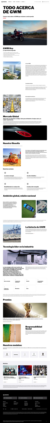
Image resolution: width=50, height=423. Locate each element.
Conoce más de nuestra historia (29, 233)
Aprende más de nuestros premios (7, 321)
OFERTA (14, 1)
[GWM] (25, 394)
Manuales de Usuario (37, 406)
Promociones (4, 406)
